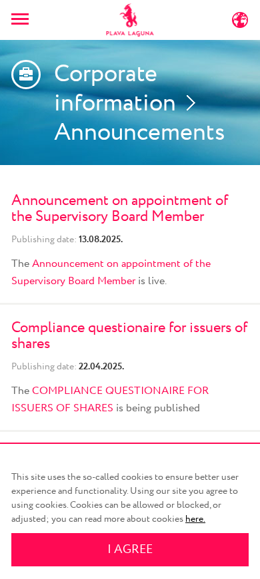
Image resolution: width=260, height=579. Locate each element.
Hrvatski (76, 23)
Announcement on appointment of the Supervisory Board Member (119, 209)
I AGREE (130, 549)
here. (195, 519)
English (206, 23)
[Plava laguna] (130, 20)
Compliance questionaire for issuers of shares (129, 336)
